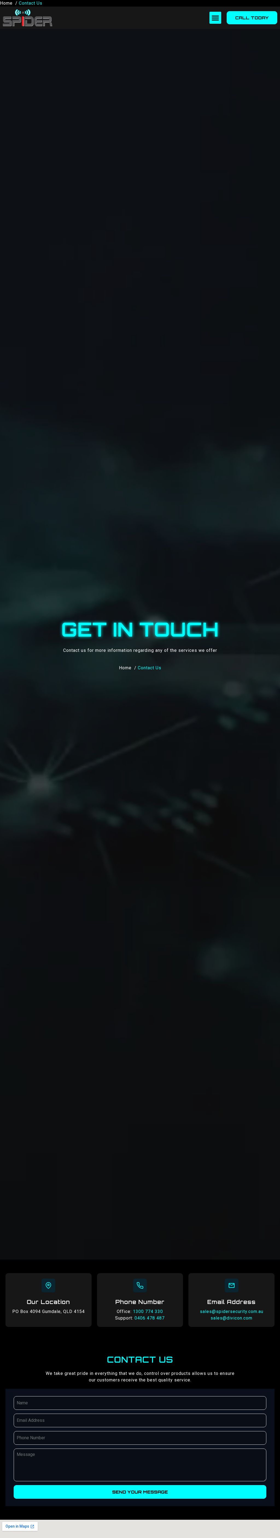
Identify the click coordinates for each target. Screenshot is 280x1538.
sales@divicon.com (231, 1318)
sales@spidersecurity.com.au (231, 1311)
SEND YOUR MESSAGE (140, 1492)
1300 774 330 (148, 1311)
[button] (215, 18)
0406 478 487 (150, 1318)
